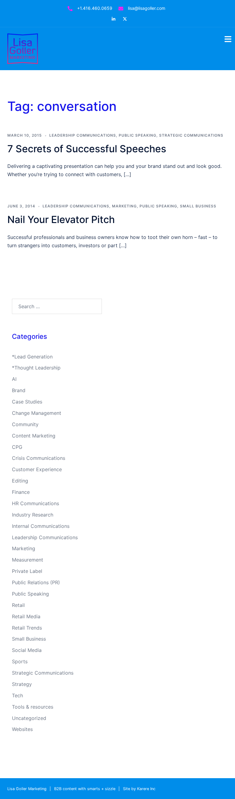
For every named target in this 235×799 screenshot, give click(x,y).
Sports (20, 661)
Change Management (36, 413)
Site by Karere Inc (139, 788)
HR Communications (35, 503)
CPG (17, 447)
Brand (18, 390)
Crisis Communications (38, 458)
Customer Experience (37, 469)
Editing (20, 481)
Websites (22, 729)
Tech (17, 695)
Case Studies (27, 402)
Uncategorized (29, 718)
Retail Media (26, 616)
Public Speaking (137, 135)
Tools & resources (32, 707)
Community (25, 424)
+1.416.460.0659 (94, 8)
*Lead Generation (32, 357)
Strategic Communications (191, 135)
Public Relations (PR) (36, 582)
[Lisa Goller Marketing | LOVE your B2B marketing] (22, 48)
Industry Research (32, 515)
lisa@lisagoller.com (146, 8)
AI (14, 379)
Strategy (22, 684)
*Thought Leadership (36, 368)
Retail (18, 605)
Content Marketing (33, 436)
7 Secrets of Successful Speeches (86, 149)
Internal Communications (40, 526)
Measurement (27, 560)
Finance (21, 492)
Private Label (27, 571)
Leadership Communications (82, 135)
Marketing (124, 206)
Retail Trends (27, 628)
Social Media (27, 650)
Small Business (198, 206)
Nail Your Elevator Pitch (61, 219)
